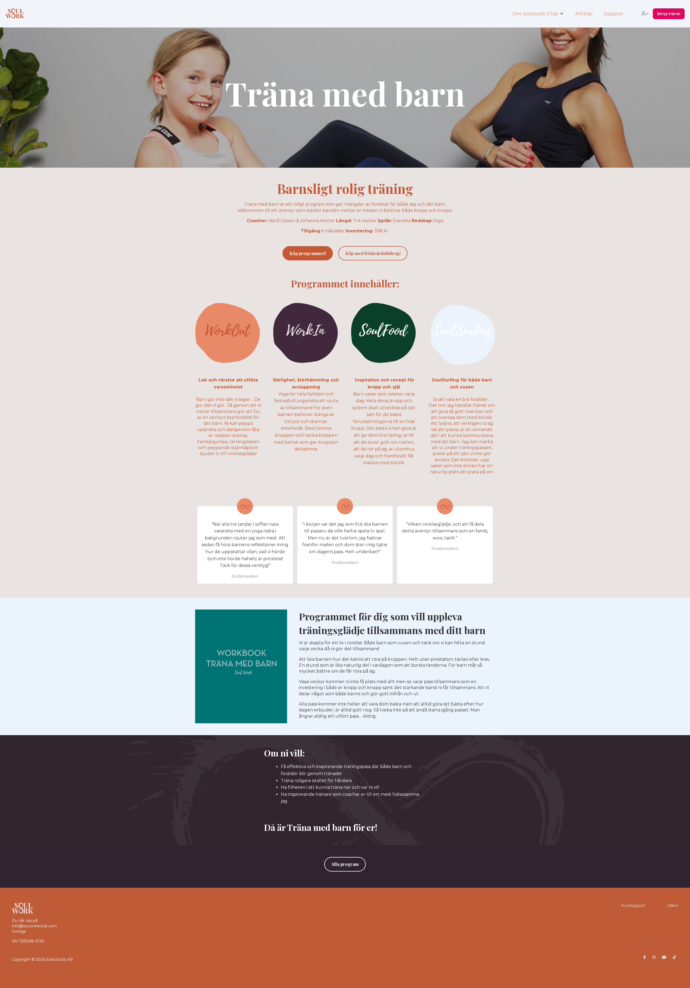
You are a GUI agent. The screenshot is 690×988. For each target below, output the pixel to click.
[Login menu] (644, 13)
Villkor (672, 905)
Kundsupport (633, 905)
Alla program (345, 864)
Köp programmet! (307, 253)
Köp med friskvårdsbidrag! (373, 253)
